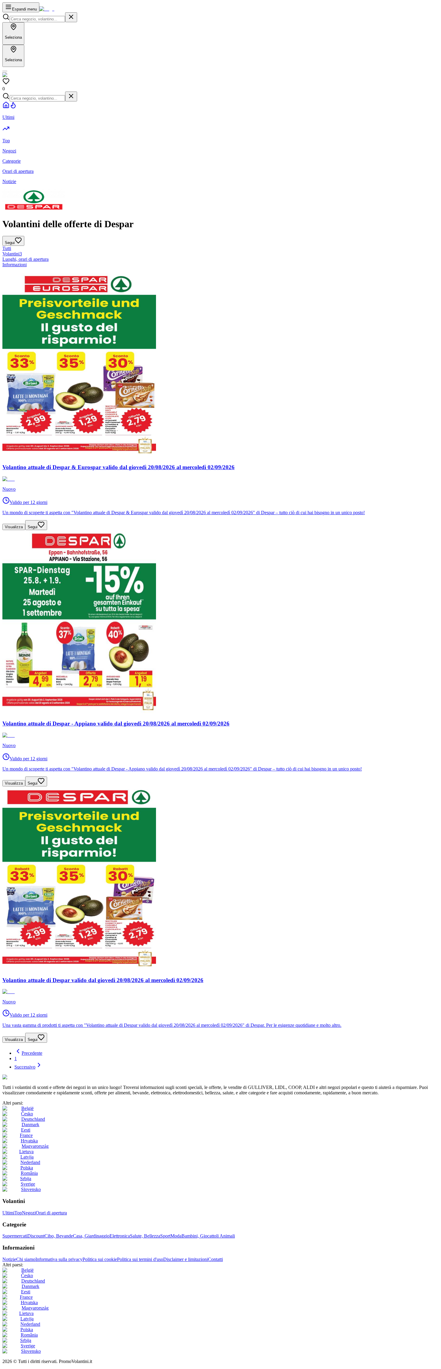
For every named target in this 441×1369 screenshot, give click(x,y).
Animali (227, 1235)
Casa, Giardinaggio (91, 1235)
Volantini (12, 253)
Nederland (30, 1162)
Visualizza (14, 527)
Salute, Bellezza (145, 1235)
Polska (26, 1167)
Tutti (6, 248)
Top (18, 1212)
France (26, 1135)
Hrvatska (29, 1140)
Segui (33, 527)
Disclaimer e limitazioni (185, 1259)
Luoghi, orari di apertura (25, 259)
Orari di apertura (51, 1212)
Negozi (29, 1212)
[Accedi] (4, 71)
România (29, 1173)
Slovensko (31, 1189)
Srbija (25, 1178)
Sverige (28, 1184)
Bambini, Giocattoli (201, 1235)
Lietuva (26, 1151)
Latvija (27, 1156)
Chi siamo (25, 1259)
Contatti (215, 1259)
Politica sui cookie (99, 1259)
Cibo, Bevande (58, 1235)
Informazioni (14, 264)
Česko (27, 1113)
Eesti (25, 1129)
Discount (35, 1235)
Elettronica (120, 1235)
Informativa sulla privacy (58, 1259)
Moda (176, 1235)
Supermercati (14, 1235)
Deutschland (33, 1119)
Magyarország (35, 1146)
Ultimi (8, 1212)
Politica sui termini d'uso (140, 1259)
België (27, 1108)
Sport (165, 1235)
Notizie (9, 1259)
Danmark (30, 1124)
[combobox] (37, 19)
